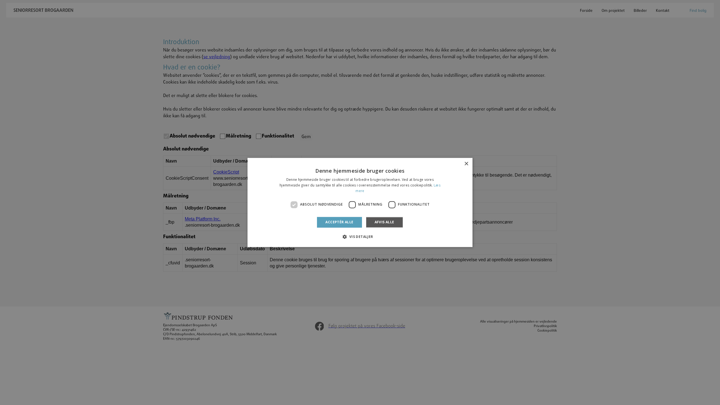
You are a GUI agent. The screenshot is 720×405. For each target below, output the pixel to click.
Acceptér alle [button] (339, 222)
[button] (360, 236)
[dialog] (360, 202)
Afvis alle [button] (384, 222)
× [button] (466, 164)
